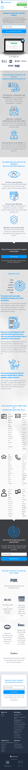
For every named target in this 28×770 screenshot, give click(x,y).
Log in (25, 7)
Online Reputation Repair (20, 724)
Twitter (2, 749)
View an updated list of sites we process (14, 337)
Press (2, 716)
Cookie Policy (17, 735)
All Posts (16, 742)
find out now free (14, 692)
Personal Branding (18, 747)
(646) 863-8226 (23, 2)
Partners (3, 746)
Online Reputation (18, 746)
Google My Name (18, 729)
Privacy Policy (17, 734)
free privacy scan (21, 4)
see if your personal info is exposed (14, 31)
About (2, 714)
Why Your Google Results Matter (20, 717)
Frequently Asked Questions (18, 715)
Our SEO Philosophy (18, 726)
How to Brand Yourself (19, 728)
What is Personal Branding (18, 732)
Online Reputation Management (18, 720)
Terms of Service (18, 737)
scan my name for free (14, 558)
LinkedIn (3, 751)
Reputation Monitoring (19, 722)
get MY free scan (14, 256)
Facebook (3, 747)
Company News (17, 744)
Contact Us (3, 744)
